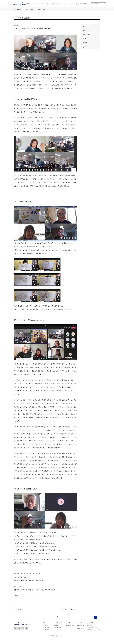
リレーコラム (60, 4)
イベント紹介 (86, 34)
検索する (105, 3)
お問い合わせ (90, 625)
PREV (65, 609)
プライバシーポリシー (92, 627)
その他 (84, 47)
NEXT (71, 609)
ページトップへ (95, 617)
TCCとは (29, 4)
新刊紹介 (85, 38)
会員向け (85, 43)
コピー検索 (38, 4)
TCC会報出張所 (17, 9)
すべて (84, 26)
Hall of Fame (46, 629)
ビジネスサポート (57, 627)
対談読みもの (86, 30)
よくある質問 (90, 622)
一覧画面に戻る (19, 609)
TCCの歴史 (45, 625)
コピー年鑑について (72, 4)
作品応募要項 (83, 4)
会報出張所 (79, 628)
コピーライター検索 (49, 4)
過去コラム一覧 (80, 625)
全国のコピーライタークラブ (93, 629)
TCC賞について (46, 627)
